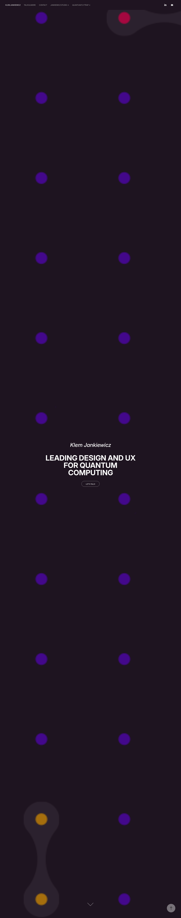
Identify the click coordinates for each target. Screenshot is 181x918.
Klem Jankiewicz (13, 5)
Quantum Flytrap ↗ (81, 5)
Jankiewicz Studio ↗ (59, 5)
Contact (43, 5)
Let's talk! (90, 484)
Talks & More (30, 5)
